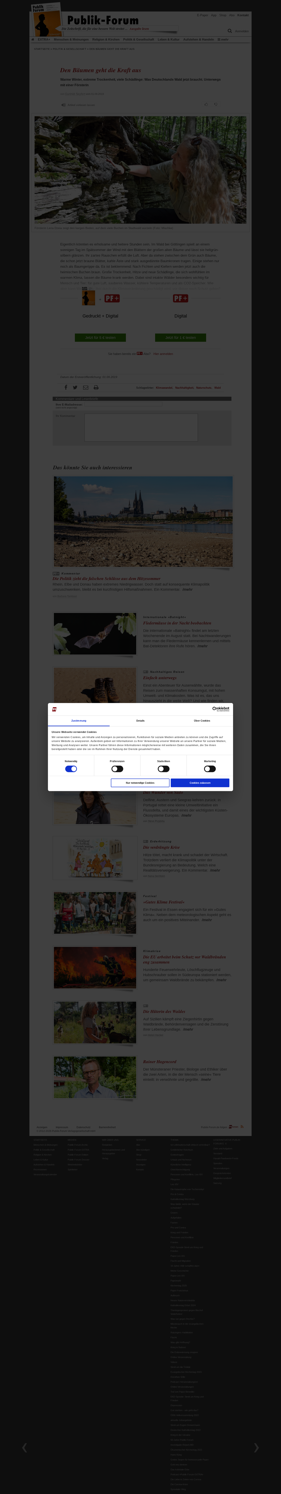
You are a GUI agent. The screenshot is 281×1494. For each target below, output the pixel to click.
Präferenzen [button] (117, 761)
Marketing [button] (210, 761)
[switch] (117, 769)
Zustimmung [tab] (78, 720)
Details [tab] (140, 720)
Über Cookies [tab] (202, 720)
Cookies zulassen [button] (200, 782)
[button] (71, 761)
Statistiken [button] (163, 761)
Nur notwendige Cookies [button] (140, 782)
